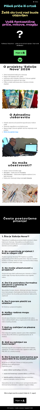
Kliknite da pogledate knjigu (11, 132)
